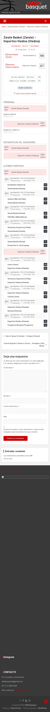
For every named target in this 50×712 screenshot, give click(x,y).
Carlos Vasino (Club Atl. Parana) (26, 93)
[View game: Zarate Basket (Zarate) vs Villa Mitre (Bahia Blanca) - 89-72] (25, 212)
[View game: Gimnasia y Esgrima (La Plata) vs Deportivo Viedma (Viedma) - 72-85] (25, 277)
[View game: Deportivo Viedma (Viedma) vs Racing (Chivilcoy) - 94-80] (25, 306)
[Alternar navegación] (5, 21)
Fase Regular (34, 46)
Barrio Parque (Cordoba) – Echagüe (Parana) (23, 336)
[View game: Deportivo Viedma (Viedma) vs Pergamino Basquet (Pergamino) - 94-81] (25, 320)
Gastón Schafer (20, 690)
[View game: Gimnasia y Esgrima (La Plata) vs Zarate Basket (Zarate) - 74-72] (25, 226)
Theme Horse (15, 708)
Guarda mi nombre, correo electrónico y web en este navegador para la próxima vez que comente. (23, 430)
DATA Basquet (30, 705)
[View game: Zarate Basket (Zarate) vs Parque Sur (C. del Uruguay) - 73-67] (25, 240)
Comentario (8, 368)
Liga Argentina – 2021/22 (19, 46)
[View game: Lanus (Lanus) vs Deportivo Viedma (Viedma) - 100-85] (25, 263)
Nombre (7, 396)
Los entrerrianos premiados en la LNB (17, 456)
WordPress (42, 708)
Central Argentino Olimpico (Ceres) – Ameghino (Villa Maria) (24, 344)
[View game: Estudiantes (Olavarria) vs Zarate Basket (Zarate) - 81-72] (25, 184)
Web (5, 417)
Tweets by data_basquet (11, 471)
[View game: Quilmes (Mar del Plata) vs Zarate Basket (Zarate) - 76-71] (25, 198)
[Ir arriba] (46, 701)
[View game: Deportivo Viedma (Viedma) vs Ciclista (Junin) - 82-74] (25, 292)
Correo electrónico (11, 406)
